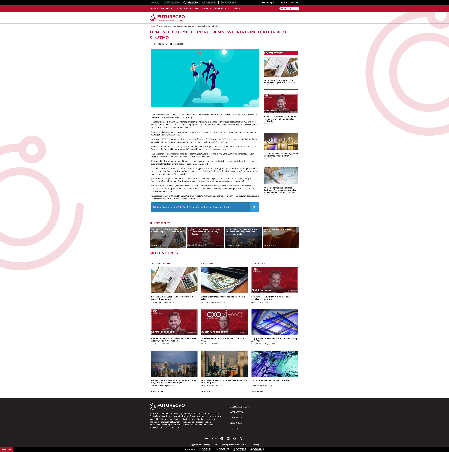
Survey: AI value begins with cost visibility (270, 380)
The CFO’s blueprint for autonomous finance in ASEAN (222, 339)
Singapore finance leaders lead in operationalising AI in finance (274, 339)
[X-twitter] (241, 438)
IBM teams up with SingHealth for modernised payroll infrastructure (279, 81)
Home (152, 26)
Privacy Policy (228, 444)
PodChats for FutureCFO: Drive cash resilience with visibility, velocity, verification (280, 118)
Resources (220, 8)
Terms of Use (240, 444)
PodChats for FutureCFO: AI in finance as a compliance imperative (270, 297)
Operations (182, 8)
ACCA (181, 117)
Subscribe (6, 449)
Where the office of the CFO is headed (278, 230)
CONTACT (283, 2)
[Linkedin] (228, 438)
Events (236, 8)
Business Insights (159, 8)
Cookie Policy (253, 444)
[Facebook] (222, 438)
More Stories (157, 391)
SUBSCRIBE (294, 2)
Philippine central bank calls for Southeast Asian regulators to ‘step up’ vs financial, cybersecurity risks (280, 190)
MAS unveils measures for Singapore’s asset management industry (281, 154)
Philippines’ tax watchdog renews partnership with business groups (224, 381)
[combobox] (289, 8)
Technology (201, 8)
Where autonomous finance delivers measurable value (223, 297)
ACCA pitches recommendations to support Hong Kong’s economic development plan (242, 231)
